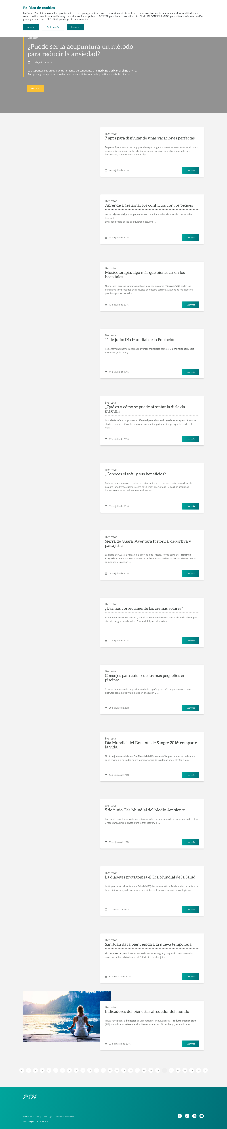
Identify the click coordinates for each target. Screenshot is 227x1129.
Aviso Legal (47, 1116)
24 (185, 1070)
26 (198, 1070)
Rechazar (75, 27)
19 (151, 1070)
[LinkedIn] (187, 1116)
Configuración (52, 27)
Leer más (35, 88)
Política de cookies (31, 1116)
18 (144, 1070)
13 (110, 1070)
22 (171, 1070)
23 (178, 1070)
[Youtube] (201, 1116)
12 (103, 1070)
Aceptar (31, 27)
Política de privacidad (65, 1116)
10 (90, 1070)
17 (137, 1070)
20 (158, 1070)
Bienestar (33, 37)
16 (130, 1070)
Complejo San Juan (117, 953)
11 (96, 1070)
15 (124, 1070)
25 (192, 1070)
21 (164, 1070)
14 (117, 1070)
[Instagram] (194, 1116)
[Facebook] (180, 1116)
